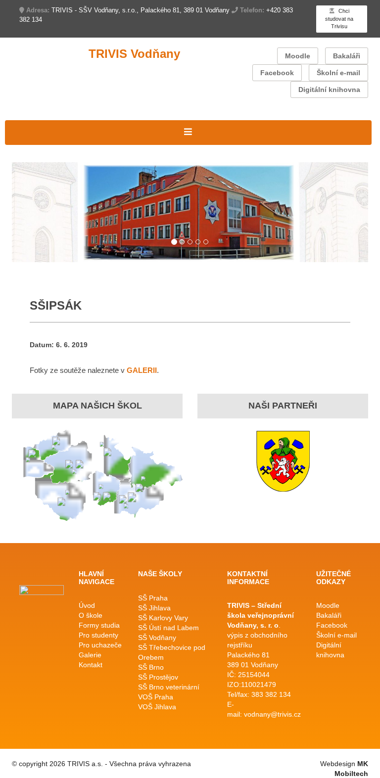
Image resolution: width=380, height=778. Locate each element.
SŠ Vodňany (157, 637)
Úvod (87, 605)
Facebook (277, 73)
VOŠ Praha (155, 697)
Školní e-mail (338, 73)
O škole (90, 615)
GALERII (142, 370)
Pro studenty (98, 635)
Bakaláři (346, 56)
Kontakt (90, 665)
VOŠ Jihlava (157, 707)
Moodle (297, 56)
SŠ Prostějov (158, 677)
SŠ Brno (151, 667)
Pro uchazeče (100, 645)
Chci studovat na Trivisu (339, 18)
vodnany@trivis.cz (272, 714)
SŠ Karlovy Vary (163, 618)
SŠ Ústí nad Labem (168, 628)
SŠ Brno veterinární (168, 687)
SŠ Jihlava (154, 608)
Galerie (90, 655)
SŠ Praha (153, 598)
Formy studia (99, 625)
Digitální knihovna (329, 89)
